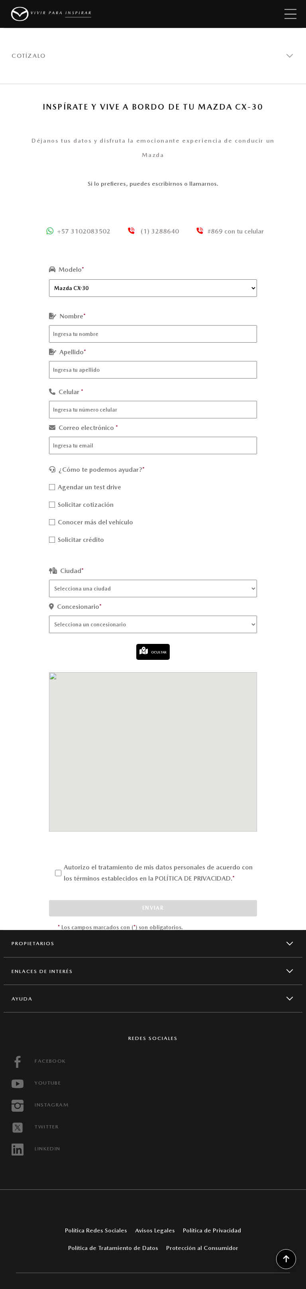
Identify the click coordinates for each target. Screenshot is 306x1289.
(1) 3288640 (159, 231)
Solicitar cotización (85, 504)
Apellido (72, 352)
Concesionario (78, 606)
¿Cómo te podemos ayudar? (101, 469)
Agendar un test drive (88, 487)
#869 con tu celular (236, 231)
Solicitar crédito (80, 539)
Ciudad (71, 571)
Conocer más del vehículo (94, 522)
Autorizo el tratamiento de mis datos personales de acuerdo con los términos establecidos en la (158, 872)
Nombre (72, 316)
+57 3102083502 (83, 231)
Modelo (70, 269)
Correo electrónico (87, 428)
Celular (70, 392)
